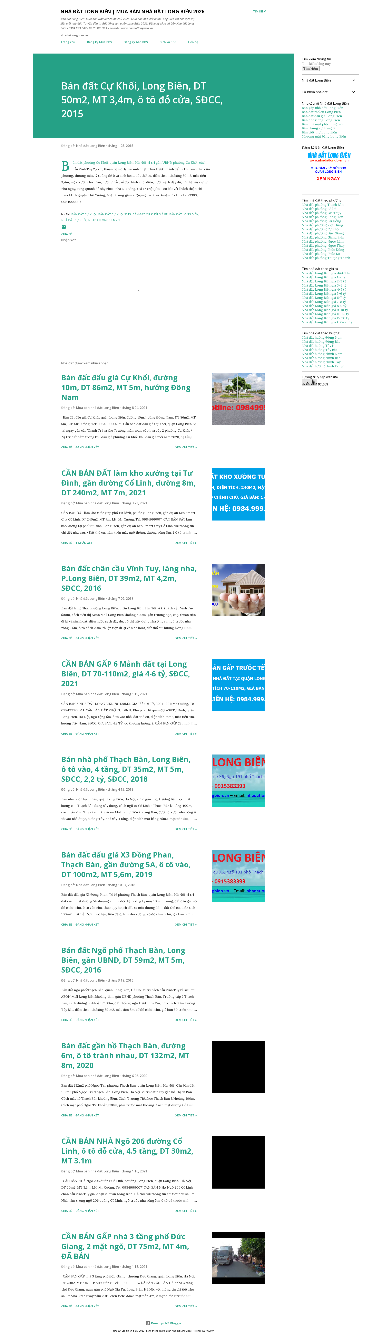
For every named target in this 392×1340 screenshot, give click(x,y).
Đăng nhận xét (87, 447)
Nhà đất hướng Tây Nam (321, 346)
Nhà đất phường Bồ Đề (319, 209)
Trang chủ (67, 42)
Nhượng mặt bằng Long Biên (324, 136)
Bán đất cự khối (84, 214)
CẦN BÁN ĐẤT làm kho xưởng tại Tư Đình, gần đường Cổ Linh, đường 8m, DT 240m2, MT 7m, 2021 (128, 483)
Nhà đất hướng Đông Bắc (321, 341)
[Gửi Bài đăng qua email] (63, 228)
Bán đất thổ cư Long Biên (321, 112)
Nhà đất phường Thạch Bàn (323, 205)
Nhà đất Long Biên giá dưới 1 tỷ (326, 273)
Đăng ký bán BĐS (136, 42)
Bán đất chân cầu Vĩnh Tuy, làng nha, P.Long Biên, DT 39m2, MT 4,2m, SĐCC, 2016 (129, 578)
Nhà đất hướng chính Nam (322, 354)
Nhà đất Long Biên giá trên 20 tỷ (327, 322)
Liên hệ (193, 42)
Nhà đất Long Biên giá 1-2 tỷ (324, 277)
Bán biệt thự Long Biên (319, 132)
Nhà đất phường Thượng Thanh (326, 258)
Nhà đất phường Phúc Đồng (323, 249)
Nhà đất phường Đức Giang (323, 233)
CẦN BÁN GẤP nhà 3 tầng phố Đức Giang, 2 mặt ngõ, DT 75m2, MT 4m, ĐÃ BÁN (125, 1246)
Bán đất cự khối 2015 (114, 214)
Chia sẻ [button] (66, 234)
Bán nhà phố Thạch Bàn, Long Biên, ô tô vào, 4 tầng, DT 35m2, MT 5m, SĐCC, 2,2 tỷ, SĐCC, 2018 (125, 769)
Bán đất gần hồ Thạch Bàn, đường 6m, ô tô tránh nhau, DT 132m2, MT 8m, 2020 (125, 1055)
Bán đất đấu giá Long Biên (322, 116)
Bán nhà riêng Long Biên (321, 120)
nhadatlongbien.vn (104, 220)
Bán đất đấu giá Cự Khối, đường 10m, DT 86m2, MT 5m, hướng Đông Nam (125, 387)
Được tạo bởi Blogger (165, 1323)
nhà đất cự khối (74, 220)
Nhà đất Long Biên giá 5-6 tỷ (324, 293)
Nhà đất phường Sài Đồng (322, 221)
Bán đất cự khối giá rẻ (150, 214)
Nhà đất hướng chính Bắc (321, 358)
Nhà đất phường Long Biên (323, 217)
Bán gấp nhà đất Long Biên (322, 108)
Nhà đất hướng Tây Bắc (319, 350)
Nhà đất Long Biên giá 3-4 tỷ (324, 285)
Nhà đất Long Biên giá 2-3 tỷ (324, 281)
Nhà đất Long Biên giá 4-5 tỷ (324, 289)
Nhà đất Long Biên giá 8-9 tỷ (324, 306)
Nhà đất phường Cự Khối (321, 229)
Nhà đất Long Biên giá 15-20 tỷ (325, 318)
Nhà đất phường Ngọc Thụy (323, 245)
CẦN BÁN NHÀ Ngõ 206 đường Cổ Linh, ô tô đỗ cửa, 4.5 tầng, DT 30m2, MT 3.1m (127, 1151)
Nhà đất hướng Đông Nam (322, 337)
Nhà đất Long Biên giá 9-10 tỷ (325, 310)
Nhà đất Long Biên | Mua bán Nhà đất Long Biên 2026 (132, 11)
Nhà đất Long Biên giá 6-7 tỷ (324, 298)
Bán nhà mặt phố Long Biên (323, 124)
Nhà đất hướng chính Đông (322, 366)
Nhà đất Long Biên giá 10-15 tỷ (325, 314)
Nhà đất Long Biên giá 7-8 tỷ (324, 302)
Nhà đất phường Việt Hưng (323, 225)
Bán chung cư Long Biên (320, 128)
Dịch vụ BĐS (168, 42)
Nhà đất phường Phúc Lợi (321, 254)
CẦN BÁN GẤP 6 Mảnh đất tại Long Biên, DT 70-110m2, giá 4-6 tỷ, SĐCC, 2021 (125, 673)
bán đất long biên (183, 214)
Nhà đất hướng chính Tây (321, 362)
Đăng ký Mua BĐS (99, 42)
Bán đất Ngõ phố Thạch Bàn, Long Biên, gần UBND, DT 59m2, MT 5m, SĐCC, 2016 (123, 960)
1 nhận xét (84, 543)
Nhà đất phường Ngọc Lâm (323, 241)
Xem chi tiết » (186, 447)
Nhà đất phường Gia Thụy (321, 213)
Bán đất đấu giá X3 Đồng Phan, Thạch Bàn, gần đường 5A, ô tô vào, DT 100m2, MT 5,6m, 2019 (126, 864)
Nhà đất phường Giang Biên (323, 237)
